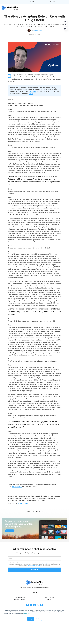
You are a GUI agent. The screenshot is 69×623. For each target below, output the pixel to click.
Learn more (62, 2)
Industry (49, 599)
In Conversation (20, 597)
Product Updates (19, 599)
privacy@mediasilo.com (34, 565)
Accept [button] (30, 619)
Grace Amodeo (37, 30)
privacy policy (46, 563)
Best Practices (49, 597)
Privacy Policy (26, 613)
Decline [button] (38, 619)
